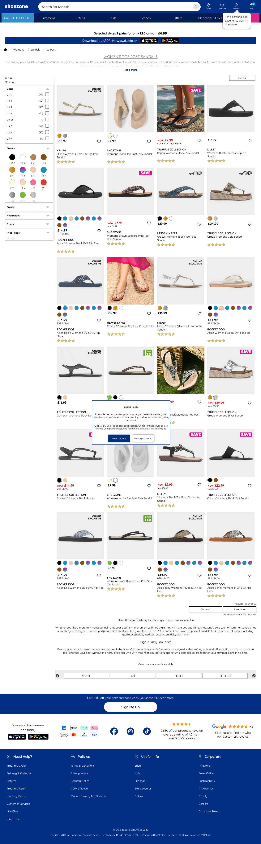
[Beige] (33, 169)
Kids (137, 773)
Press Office (206, 773)
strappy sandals (165, 634)
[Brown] (43, 157)
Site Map (140, 781)
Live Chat (12, 811)
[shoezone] (16, 6)
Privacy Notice (79, 773)
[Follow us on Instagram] (130, 731)
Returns (11, 781)
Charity (203, 796)
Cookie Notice (79, 788)
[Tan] (33, 157)
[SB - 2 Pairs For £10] (130, 33)
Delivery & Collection (19, 773)
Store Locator (143, 788)
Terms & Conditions (83, 765)
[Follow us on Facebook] (114, 731)
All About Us (206, 788)
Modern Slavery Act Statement (90, 796)
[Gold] (12, 169)
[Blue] (43, 169)
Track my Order (16, 765)
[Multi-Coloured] (22, 169)
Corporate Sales (208, 811)
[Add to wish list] (98, 141)
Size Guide (13, 819)
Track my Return (17, 788)
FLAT (132, 675)
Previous (57, 676)
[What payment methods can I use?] (79, 731)
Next (254, 676)
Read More (130, 70)
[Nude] (22, 182)
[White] (22, 157)
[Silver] (12, 195)
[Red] (43, 182)
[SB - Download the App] (130, 41)
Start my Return (17, 796)
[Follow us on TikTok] (147, 731)
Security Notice (80, 781)
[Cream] (12, 182)
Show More (240, 609)
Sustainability (207, 781)
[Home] (5, 49)
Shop (138, 765)
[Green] (22, 195)
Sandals (35, 49)
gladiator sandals (132, 634)
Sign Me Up (130, 707)
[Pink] (33, 182)
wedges (149, 634)
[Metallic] (33, 195)
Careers (203, 803)
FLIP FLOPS (225, 675)
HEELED (178, 675)
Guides (139, 796)
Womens (18, 49)
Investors (204, 765)
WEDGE (86, 675)
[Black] (12, 157)
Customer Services (18, 803)
